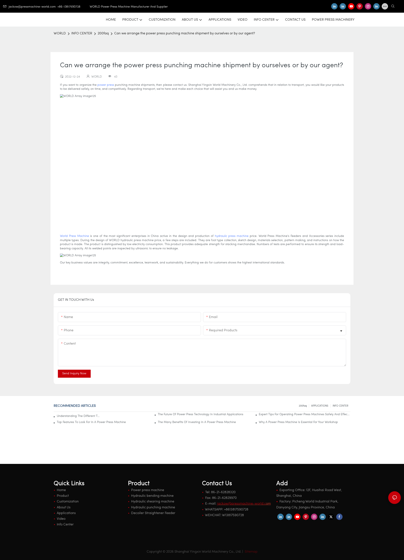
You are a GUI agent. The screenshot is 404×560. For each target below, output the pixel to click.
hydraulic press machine (232, 236)
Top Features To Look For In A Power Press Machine (91, 422)
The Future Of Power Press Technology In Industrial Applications (200, 414)
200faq (103, 33)
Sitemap (251, 551)
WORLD (60, 33)
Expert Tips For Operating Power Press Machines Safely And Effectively (304, 414)
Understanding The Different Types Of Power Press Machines (79, 416)
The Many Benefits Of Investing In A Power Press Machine (197, 422)
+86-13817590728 (73, 6)
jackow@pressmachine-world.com (32, 6)
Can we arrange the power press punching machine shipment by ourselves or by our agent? (184, 33)
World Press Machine (74, 236)
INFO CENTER (81, 33)
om (244, 503)
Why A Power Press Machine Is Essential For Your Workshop (298, 422)
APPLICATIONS (319, 406)
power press (105, 85)
